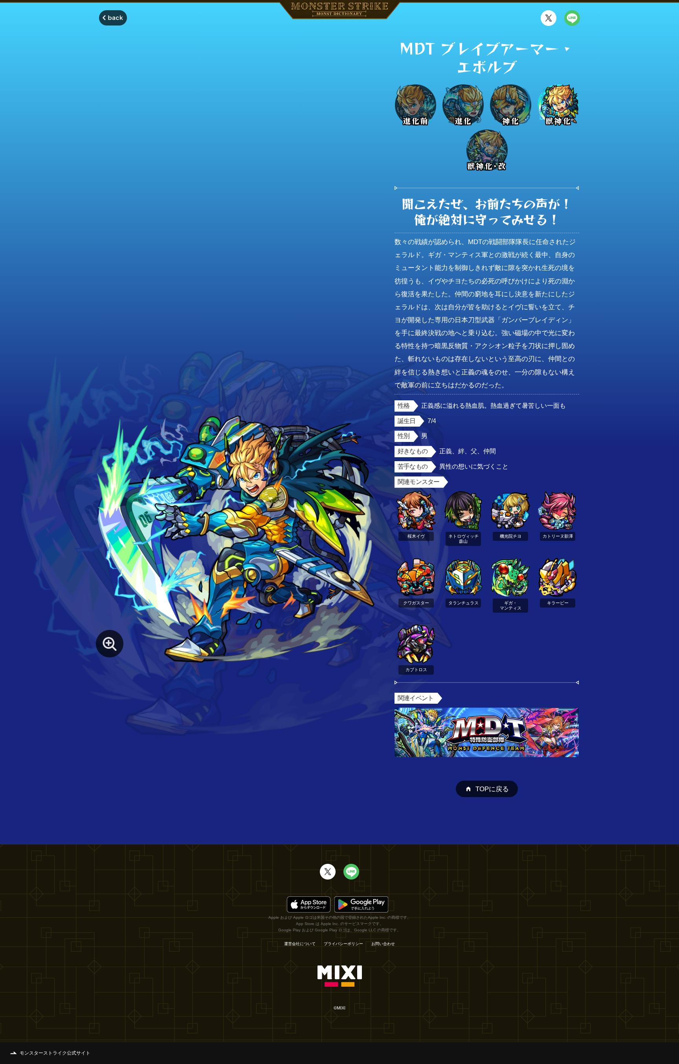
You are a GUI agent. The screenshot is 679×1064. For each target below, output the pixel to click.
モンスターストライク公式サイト (55, 1053)
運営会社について (300, 944)
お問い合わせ (383, 944)
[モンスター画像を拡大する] (109, 643)
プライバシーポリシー (343, 944)
